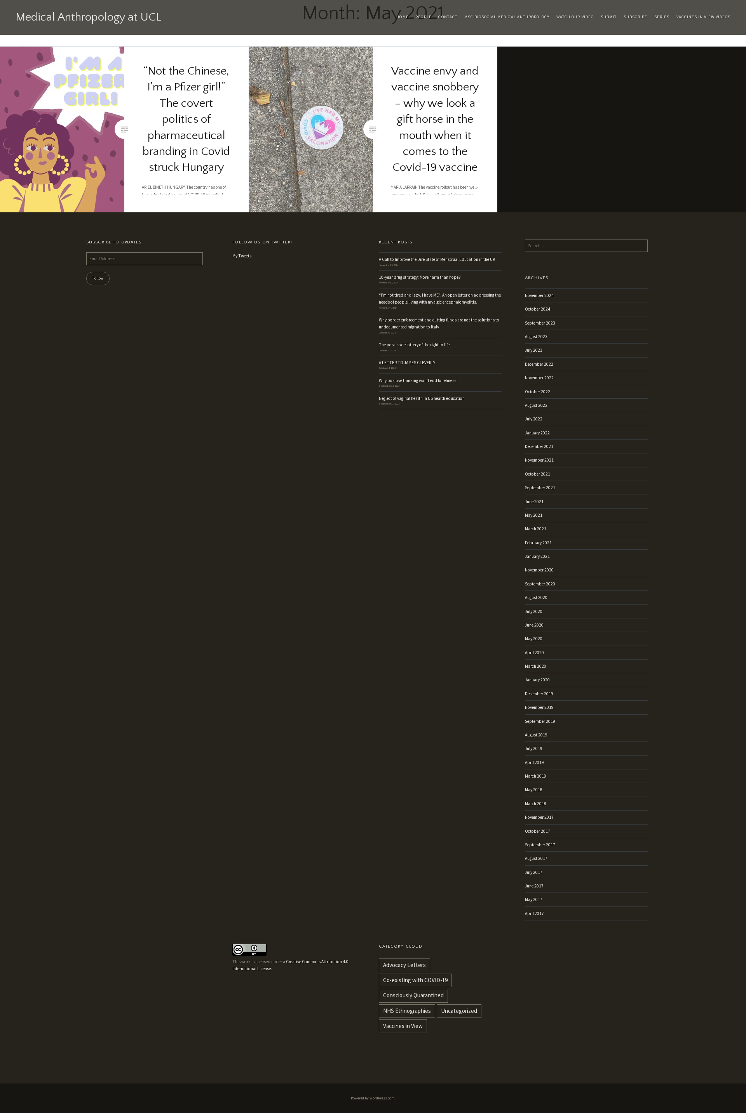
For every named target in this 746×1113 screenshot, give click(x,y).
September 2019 (540, 721)
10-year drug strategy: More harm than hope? (420, 277)
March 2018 (535, 803)
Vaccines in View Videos (703, 16)
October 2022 (537, 391)
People (423, 16)
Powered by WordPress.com (373, 1098)
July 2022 (533, 419)
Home (402, 16)
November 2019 (539, 707)
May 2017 (533, 899)
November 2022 (539, 377)
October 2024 (537, 309)
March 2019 (535, 776)
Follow (97, 278)
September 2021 (540, 487)
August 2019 (536, 735)
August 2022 (536, 405)
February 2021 (538, 542)
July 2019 (533, 748)
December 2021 (539, 446)
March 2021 (535, 528)
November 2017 (539, 817)
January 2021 (537, 556)
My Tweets (241, 256)
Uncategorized (459, 1010)
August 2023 (536, 336)
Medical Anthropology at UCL (89, 17)
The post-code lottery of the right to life (414, 344)
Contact (447, 16)
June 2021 (534, 501)
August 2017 (536, 858)
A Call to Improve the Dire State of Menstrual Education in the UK (437, 259)
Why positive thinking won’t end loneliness (417, 380)
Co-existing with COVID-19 (415, 980)
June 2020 (534, 625)
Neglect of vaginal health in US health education (422, 398)
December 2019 (539, 693)
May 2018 (533, 789)
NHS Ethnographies (407, 1010)
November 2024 (539, 295)
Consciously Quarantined (413, 995)
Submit (609, 16)
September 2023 (540, 323)
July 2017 (533, 872)
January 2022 (537, 433)
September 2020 (540, 584)
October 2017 (537, 831)
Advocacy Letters (404, 965)
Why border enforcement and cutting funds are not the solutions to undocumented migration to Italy (439, 323)
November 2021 (539, 460)
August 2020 (536, 597)
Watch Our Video (575, 16)
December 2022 (539, 364)
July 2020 (533, 611)
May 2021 (533, 515)
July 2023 (533, 350)
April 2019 (534, 762)
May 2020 (533, 638)
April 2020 (534, 652)
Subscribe (635, 16)
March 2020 (535, 666)
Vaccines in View (403, 1026)
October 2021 (537, 474)
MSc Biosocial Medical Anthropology (507, 16)
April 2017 (534, 913)
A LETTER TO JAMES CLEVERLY (407, 362)
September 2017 (540, 844)
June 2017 (534, 886)
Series (661, 16)
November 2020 (539, 570)
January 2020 (537, 679)
